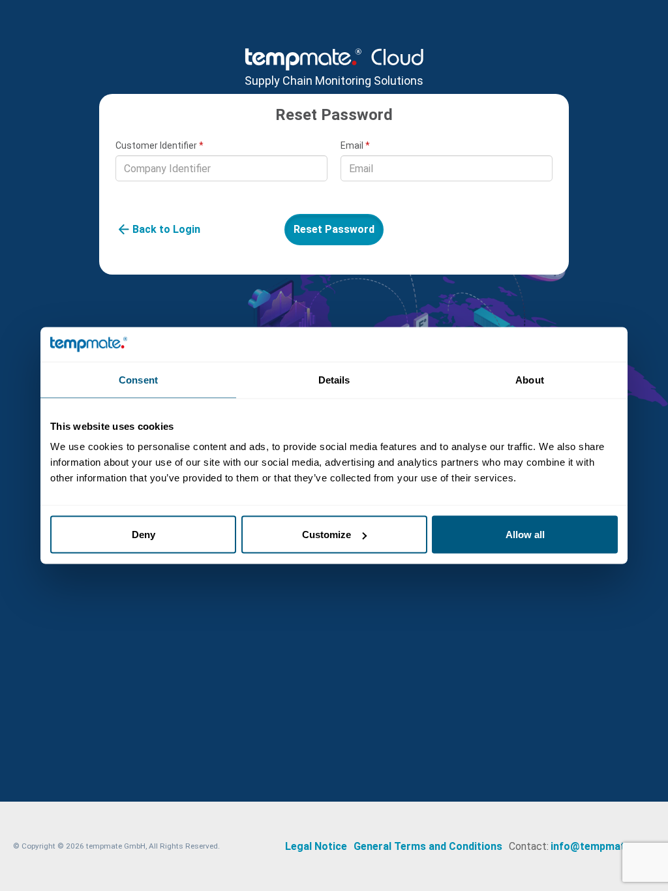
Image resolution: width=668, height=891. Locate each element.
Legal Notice (316, 846)
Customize (326, 534)
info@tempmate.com (603, 846)
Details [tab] (334, 379)
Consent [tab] (138, 379)
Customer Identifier (159, 145)
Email (355, 145)
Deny (143, 534)
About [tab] (529, 379)
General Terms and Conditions (428, 846)
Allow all (525, 534)
